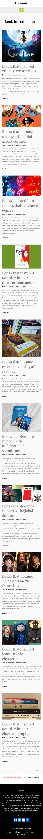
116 (22, 770)
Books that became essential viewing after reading (20, 366)
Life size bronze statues (31, 777)
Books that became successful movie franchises (17, 581)
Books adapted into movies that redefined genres (20, 205)
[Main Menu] (22, 10)
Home (10, 832)
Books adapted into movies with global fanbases (18, 510)
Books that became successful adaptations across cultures (20, 136)
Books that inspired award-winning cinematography (18, 729)
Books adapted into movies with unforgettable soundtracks (18, 443)
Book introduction (8, 75)
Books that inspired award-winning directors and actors (18, 277)
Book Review (21, 835)
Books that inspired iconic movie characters (18, 654)
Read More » (6, 98)
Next (37, 770)
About (18, 832)
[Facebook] (16, 820)
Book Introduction (30, 832)
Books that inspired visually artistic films (19, 68)
